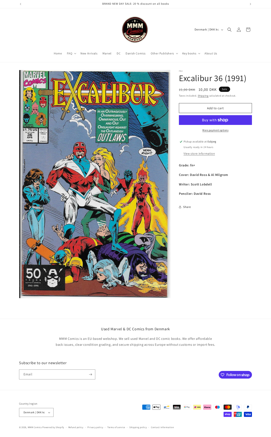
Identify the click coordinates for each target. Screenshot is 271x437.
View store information (199, 153)
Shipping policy (138, 427)
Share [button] (187, 207)
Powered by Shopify (53, 427)
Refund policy (75, 427)
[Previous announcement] (20, 4)
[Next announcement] (250, 4)
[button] (71, 53)
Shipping (203, 95)
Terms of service (116, 427)
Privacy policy (95, 427)
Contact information (162, 427)
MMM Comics (35, 427)
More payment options (215, 130)
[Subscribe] (90, 374)
